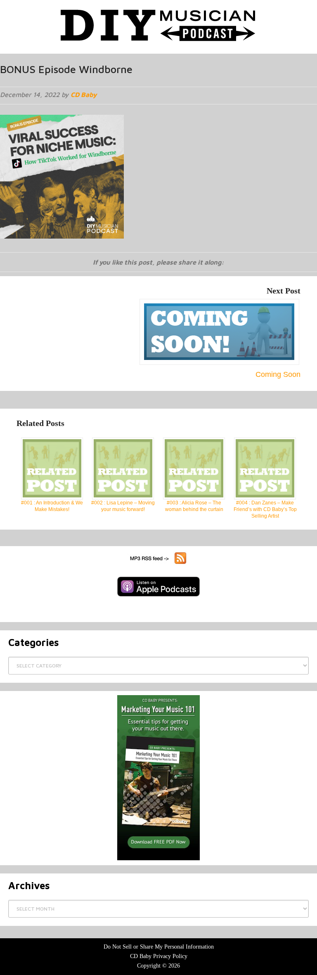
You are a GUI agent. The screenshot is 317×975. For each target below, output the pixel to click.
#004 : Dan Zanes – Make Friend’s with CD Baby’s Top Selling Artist (265, 509)
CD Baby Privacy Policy (158, 956)
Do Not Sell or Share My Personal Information (159, 947)
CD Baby (84, 94)
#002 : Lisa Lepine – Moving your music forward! (123, 506)
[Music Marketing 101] (158, 777)
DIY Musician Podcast (158, 25)
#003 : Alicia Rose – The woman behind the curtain (194, 506)
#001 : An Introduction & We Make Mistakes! (52, 506)
